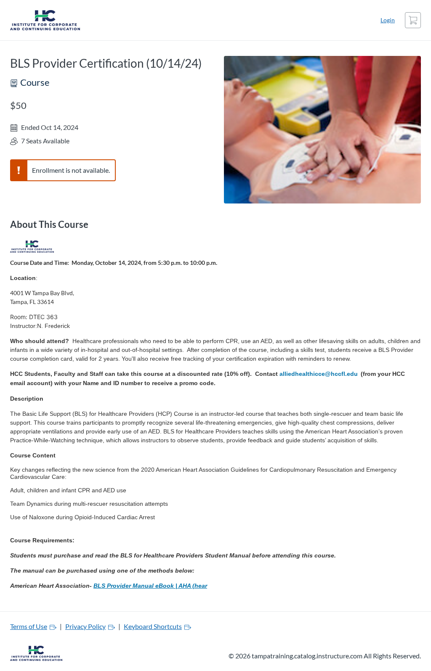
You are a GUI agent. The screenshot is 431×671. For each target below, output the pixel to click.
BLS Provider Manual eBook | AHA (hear (150, 585)
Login (387, 20)
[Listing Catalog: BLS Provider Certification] (32, 246)
